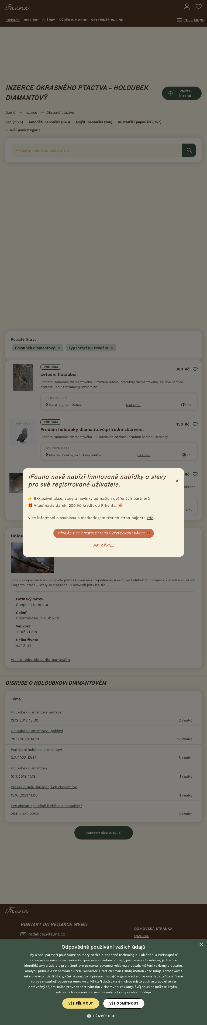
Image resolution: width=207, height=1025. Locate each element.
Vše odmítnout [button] (123, 1003)
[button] (103, 1016)
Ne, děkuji (103, 546)
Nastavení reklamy (118, 986)
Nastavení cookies (85, 992)
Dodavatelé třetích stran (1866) (107, 971)
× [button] (201, 945)
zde (150, 518)
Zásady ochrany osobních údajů (126, 992)
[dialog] (103, 982)
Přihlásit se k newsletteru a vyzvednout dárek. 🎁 (103, 533)
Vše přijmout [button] (80, 1003)
